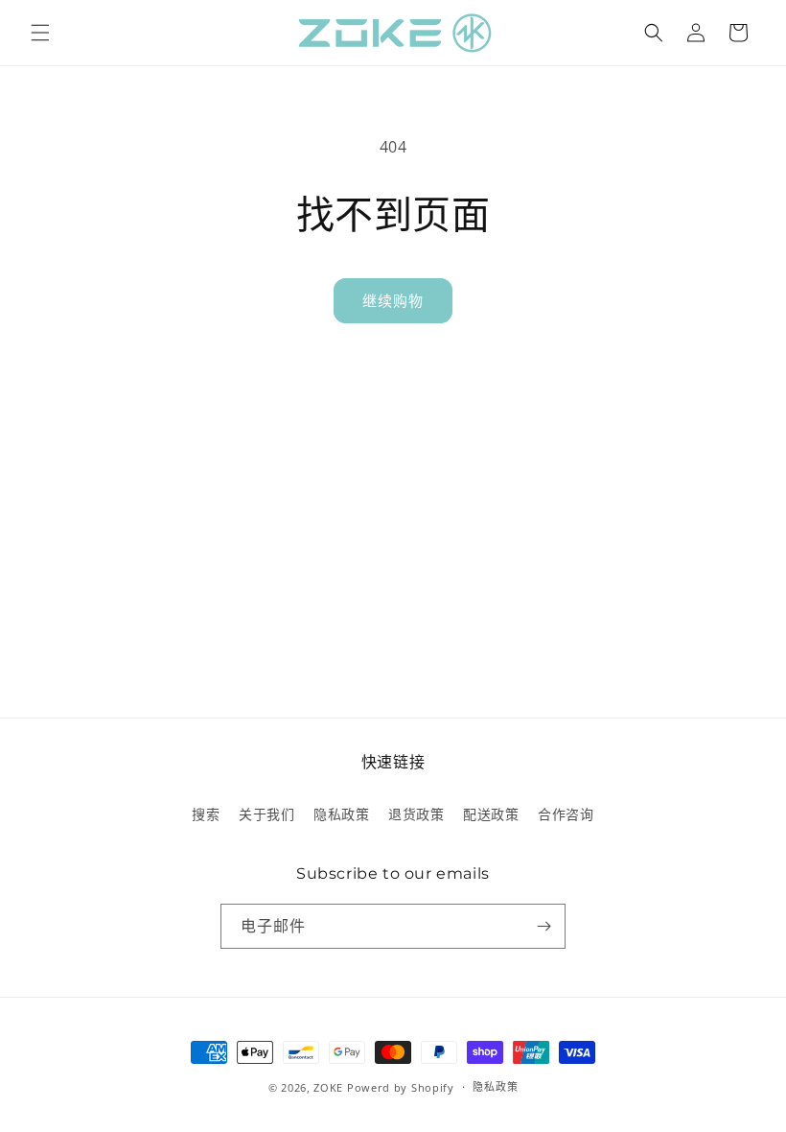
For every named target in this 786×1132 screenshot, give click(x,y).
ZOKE (328, 1087)
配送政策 (491, 814)
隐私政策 (341, 814)
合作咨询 (565, 814)
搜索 (206, 814)
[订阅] (543, 926)
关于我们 (266, 814)
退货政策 (416, 814)
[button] (40, 33)
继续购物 (393, 300)
